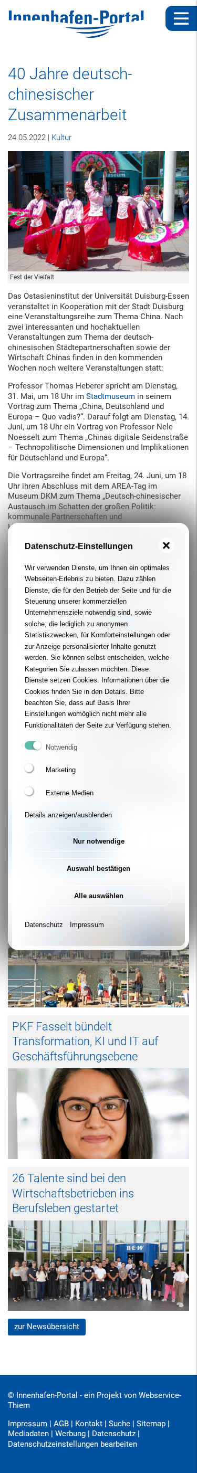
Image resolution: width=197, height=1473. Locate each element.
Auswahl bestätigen (98, 868)
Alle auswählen (98, 896)
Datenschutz (44, 925)
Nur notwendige (99, 841)
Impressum (87, 925)
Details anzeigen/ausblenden (68, 815)
